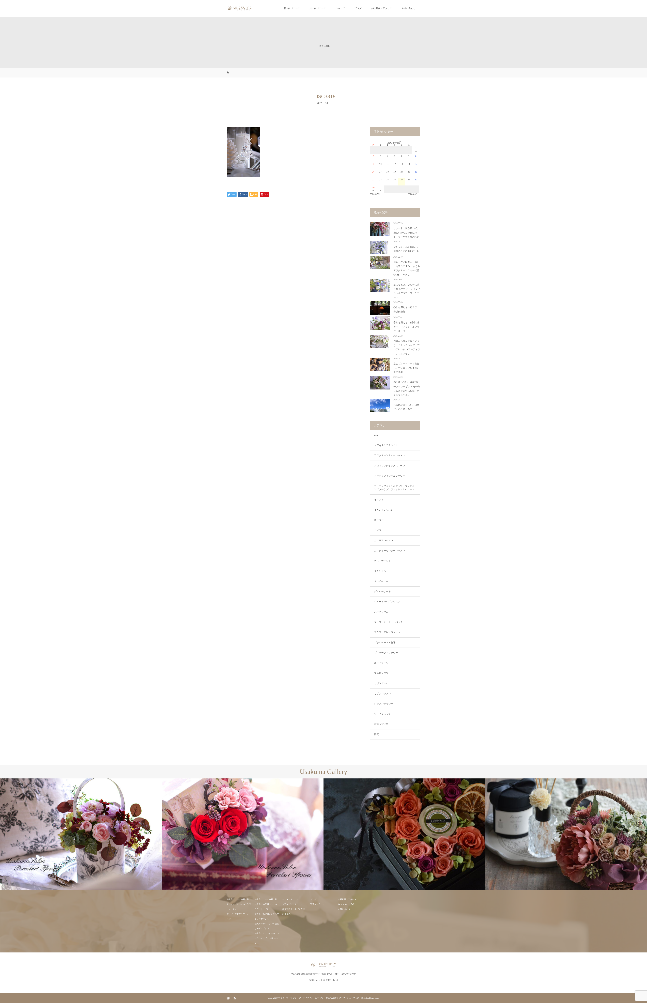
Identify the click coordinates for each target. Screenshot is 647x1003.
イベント (379, 499)
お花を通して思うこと (386, 445)
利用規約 (286, 914)
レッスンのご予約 (346, 904)
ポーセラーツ (381, 663)
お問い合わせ (409, 8)
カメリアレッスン (383, 540)
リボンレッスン (382, 693)
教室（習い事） (382, 724)
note (376, 435)
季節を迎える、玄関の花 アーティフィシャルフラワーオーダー (406, 326)
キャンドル (380, 571)
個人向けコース (292, 8)
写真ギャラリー (317, 904)
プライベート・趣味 (384, 642)
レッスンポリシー (383, 703)
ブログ (357, 8)
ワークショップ (382, 714)
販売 (376, 734)
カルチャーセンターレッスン (389, 550)
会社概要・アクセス (381, 8)
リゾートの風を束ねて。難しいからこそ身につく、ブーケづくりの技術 (406, 232)
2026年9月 (413, 194)
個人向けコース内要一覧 (238, 899)
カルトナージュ (382, 561)
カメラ (377, 530)
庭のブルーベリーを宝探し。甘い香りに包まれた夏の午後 (406, 368)
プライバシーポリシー (292, 904)
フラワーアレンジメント (387, 632)
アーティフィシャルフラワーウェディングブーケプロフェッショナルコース (394, 488)
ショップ (340, 8)
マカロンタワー (382, 673)
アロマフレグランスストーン (389, 465)
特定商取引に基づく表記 (293, 909)
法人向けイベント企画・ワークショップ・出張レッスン (267, 938)
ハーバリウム (381, 612)
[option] (81, 834)
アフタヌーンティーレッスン (389, 455)
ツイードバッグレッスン (387, 601)
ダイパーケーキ (382, 591)
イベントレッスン (383, 510)
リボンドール (381, 683)
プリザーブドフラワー (386, 652)
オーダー (379, 520)
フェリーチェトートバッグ (388, 622)
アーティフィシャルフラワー (389, 476)
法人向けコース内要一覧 (266, 899)
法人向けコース (318, 8)
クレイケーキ (381, 581)
